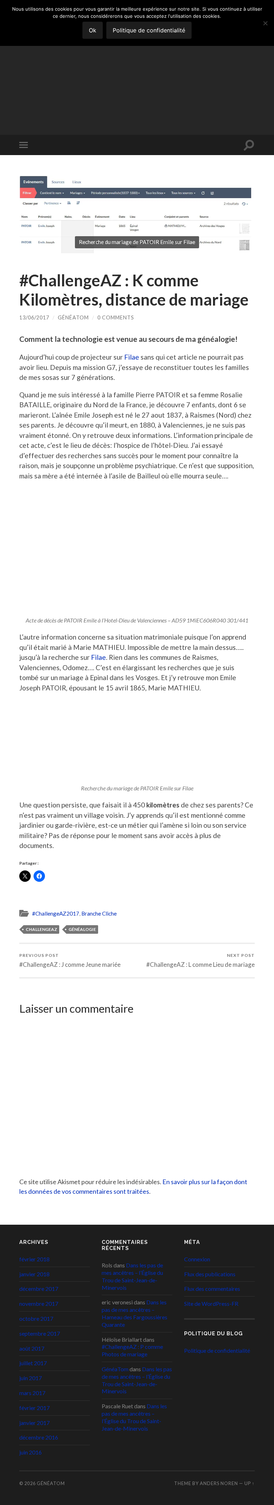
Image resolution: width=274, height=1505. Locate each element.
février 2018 (34, 1259)
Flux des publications (209, 1274)
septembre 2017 (39, 1333)
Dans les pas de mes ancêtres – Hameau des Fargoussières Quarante (134, 1313)
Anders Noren (219, 1483)
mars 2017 (32, 1392)
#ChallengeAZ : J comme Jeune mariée (70, 960)
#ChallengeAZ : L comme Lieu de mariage (200, 960)
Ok (92, 30)
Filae (132, 357)
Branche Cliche (99, 913)
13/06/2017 (34, 317)
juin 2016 (30, 1452)
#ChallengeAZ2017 (55, 913)
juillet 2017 (33, 1363)
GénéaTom (50, 51)
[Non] (265, 23)
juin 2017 (30, 1377)
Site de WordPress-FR (211, 1303)
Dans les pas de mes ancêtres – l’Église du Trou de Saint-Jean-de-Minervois (132, 1276)
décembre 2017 (38, 1288)
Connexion (197, 1259)
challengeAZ (41, 929)
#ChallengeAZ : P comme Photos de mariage (132, 1350)
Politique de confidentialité (217, 1350)
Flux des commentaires (212, 1288)
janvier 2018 (34, 1274)
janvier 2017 (34, 1422)
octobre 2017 (36, 1318)
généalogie (82, 929)
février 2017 (34, 1407)
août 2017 (31, 1348)
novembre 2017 (38, 1303)
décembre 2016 (38, 1437)
